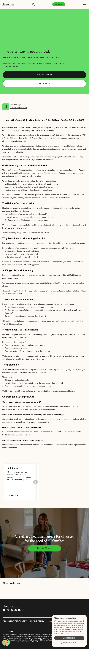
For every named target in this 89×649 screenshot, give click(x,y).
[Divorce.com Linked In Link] (4, 610)
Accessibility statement (15, 621)
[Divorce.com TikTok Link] (23, 610)
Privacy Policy (64, 633)
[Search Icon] (33, 4)
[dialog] (69, 631)
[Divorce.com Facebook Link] (11, 610)
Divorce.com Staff (18, 108)
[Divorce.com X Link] (8, 610)
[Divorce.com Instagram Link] (15, 610)
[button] (69, 642)
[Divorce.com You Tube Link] (19, 610)
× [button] (83, 618)
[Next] (35, 482)
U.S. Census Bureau (36, 138)
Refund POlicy (37, 621)
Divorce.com (46, 634)
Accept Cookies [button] (69, 638)
